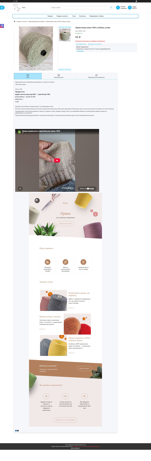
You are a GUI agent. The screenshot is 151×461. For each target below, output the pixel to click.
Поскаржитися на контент (79, 446)
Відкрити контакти (84, 368)
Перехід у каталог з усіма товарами (65, 420)
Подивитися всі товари (65, 223)
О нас (74, 16)
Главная (50, 16)
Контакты (82, 16)
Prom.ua (84, 444)
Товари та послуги (21, 21)
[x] (18, 431)
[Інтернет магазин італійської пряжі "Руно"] (17, 7)
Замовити (71, 307)
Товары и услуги (61, 16)
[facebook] (16, 431)
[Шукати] (111, 7)
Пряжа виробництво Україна (36, 21)
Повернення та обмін (96, 16)
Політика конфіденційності (93, 446)
